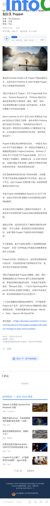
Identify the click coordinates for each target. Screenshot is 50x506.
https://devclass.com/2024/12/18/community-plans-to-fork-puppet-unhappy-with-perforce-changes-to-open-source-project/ (25, 324)
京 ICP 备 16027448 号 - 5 (25, 488)
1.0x (43, 40)
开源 (9, 349)
